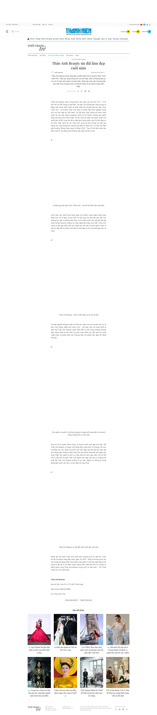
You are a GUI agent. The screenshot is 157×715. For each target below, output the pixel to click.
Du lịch (73, 39)
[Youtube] (141, 25)
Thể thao (89, 39)
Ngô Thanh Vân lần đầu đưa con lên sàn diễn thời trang (39, 650)
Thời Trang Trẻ (59, 72)
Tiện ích (44, 24)
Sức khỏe (56, 39)
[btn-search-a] (13, 31)
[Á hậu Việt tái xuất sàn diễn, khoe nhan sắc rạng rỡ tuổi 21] (65, 672)
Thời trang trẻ (124, 39)
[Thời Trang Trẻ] (52, 72)
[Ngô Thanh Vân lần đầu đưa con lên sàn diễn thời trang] (39, 629)
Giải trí (84, 39)
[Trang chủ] (28, 39)
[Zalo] (150, 25)
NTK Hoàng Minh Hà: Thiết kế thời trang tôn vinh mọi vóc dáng (91, 693)
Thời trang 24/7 (33, 55)
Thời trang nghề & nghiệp (56, 55)
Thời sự (32, 39)
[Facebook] (144, 25)
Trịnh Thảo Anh (86, 600)
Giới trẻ (61, 39)
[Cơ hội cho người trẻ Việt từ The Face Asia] (65, 629)
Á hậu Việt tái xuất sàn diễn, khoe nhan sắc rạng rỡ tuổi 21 (65, 693)
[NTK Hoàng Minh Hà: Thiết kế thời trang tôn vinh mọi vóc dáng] (91, 672)
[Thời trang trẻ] (38, 48)
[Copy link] (78, 91)
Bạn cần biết (36, 24)
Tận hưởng (69, 55)
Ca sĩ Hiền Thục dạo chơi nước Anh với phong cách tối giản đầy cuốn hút (91, 650)
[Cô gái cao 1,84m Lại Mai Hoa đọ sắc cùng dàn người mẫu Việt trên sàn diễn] (39, 672)
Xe (106, 39)
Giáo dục (67, 39)
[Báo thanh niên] (78, 31)
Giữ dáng (43, 55)
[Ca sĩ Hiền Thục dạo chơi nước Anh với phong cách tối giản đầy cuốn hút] (91, 629)
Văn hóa (78, 39)
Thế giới (38, 39)
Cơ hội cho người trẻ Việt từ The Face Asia (65, 648)
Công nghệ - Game (99, 39)
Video (110, 39)
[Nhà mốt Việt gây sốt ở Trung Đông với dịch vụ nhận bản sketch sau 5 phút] (117, 629)
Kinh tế (43, 39)
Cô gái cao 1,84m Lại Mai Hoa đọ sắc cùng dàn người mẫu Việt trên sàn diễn (39, 693)
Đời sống (49, 39)
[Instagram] (123, 709)
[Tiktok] (147, 25)
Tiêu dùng (116, 39)
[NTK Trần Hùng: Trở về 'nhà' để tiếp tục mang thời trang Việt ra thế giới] (117, 672)
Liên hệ (50, 24)
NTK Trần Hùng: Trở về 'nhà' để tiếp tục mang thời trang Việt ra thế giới (117, 693)
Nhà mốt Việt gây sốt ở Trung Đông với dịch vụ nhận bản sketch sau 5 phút (118, 650)
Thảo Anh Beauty (71, 600)
